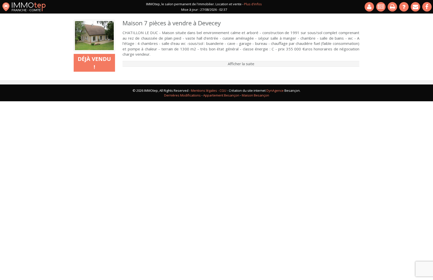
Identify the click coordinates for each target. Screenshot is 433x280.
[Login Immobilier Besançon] (369, 7)
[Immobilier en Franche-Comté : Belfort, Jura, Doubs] (24, 7)
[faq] (404, 7)
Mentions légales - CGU (208, 90)
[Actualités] (381, 7)
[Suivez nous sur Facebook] (427, 7)
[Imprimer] (392, 7)
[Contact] (415, 7)
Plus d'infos (253, 4)
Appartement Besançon (221, 95)
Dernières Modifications (182, 95)
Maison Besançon (255, 95)
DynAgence (275, 90)
